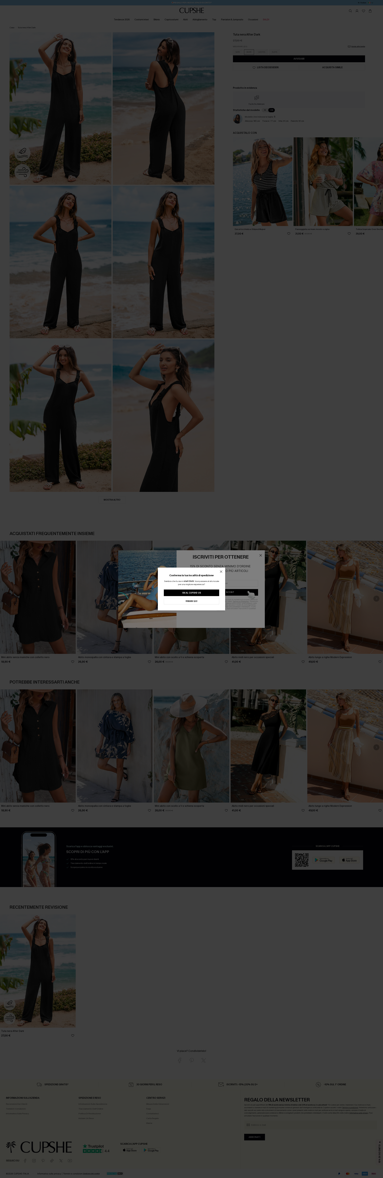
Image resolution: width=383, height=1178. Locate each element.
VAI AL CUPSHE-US (191, 592)
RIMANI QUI (191, 601)
